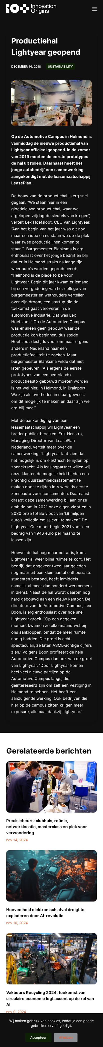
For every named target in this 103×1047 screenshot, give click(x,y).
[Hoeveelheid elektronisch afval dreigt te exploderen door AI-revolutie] (51, 876)
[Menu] (94, 9)
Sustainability (60, 66)
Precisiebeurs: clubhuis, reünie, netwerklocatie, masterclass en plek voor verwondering (46, 826)
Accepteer (38, 1037)
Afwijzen (65, 1037)
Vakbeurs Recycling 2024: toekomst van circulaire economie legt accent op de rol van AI (50, 998)
